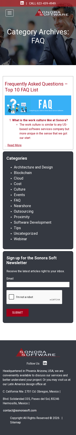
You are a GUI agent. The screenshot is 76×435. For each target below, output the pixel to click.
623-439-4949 (46, 3)
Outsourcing (23, 211)
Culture (19, 189)
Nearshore (22, 206)
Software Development (32, 222)
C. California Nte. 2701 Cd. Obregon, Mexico (31, 391)
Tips (17, 228)
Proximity (22, 217)
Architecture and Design (33, 167)
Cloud (18, 178)
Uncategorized (26, 233)
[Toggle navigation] (10, 13)
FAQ (17, 200)
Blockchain (23, 173)
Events (19, 195)
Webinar (20, 239)
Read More (14, 145)
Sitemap (15, 422)
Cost (18, 184)
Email (9, 278)
